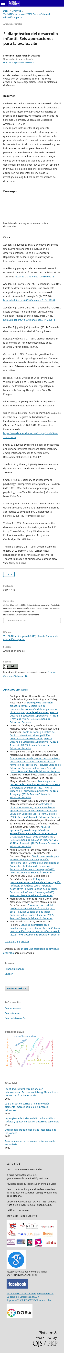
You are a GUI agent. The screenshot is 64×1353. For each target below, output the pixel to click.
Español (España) (14, 968)
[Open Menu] (3, 3)
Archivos (16, 10)
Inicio (6, 10)
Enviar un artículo (16, 988)
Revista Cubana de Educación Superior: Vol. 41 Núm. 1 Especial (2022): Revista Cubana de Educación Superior (32, 915)
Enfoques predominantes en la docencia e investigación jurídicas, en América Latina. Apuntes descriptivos (35, 884)
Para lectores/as (13, 1008)
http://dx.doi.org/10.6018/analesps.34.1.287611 (29, 319)
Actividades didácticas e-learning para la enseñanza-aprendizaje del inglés (32, 807)
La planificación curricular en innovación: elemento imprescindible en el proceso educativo (27, 1107)
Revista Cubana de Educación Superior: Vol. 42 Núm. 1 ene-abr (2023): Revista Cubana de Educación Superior (34, 743)
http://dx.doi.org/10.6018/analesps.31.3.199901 (29, 300)
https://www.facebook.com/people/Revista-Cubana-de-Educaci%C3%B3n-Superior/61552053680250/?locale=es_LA (30, 1297)
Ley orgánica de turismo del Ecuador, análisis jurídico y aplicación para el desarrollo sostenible (32, 1120)
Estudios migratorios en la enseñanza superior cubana (29, 926)
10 (22, 941)
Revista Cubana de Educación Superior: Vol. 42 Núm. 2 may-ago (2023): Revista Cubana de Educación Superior (34, 792)
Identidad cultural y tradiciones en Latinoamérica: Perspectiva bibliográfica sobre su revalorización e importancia (32, 1092)
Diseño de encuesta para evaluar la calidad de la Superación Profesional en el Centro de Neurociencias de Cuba (35, 861)
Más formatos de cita (16, 620)
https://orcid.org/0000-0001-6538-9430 (18, 62)
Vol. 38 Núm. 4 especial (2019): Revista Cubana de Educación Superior (27, 16)
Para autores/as (12, 1013)
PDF (10, 574)
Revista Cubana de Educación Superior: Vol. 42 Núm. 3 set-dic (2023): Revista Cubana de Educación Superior (35, 814)
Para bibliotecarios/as (15, 1017)
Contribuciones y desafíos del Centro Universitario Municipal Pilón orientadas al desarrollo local (32, 735)
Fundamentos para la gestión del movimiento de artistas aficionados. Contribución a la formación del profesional (35, 761)
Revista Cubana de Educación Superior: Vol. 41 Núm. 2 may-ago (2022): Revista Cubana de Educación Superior (34, 717)
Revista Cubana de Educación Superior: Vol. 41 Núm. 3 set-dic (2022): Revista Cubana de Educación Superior (35, 768)
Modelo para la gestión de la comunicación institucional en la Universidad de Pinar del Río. (35, 784)
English (9, 973)
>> (27, 941)
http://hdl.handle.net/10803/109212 (34, 276)
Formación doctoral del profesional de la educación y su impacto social (32, 908)
